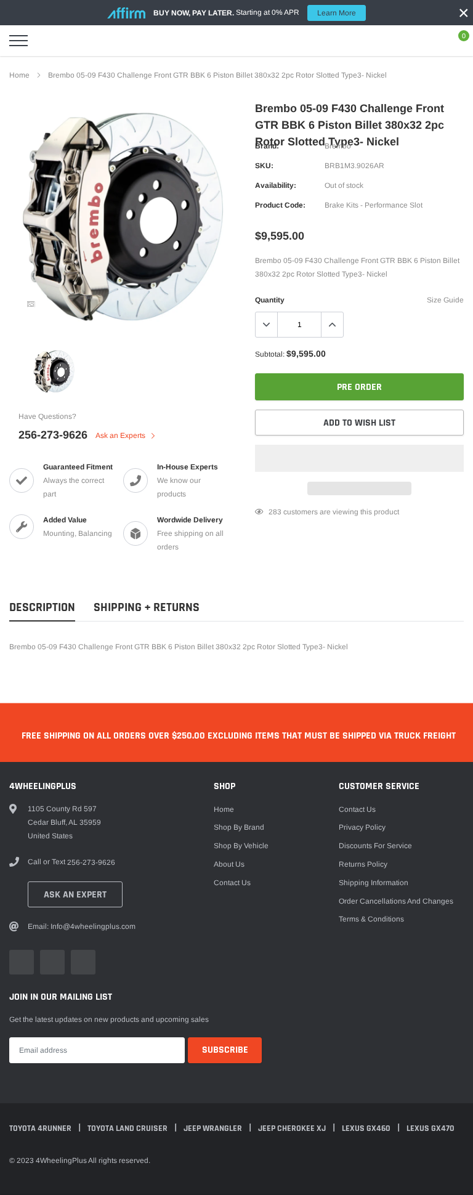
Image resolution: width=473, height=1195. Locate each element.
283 (275, 512)
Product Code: (280, 205)
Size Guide (445, 300)
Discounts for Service (375, 845)
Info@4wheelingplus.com (93, 926)
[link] (30, 304)
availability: (275, 185)
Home (19, 75)
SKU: (264, 165)
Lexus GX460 (367, 1128)
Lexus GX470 (430, 1128)
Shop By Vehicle (241, 845)
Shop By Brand (239, 827)
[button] (359, 458)
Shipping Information (373, 882)
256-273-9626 (52, 435)
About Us (229, 864)
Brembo (338, 146)
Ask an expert (75, 894)
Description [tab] (42, 607)
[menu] (18, 40)
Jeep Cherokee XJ (293, 1128)
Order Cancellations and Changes (396, 901)
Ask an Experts (121, 435)
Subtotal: (270, 354)
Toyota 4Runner (41, 1128)
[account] (427, 40)
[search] (49, 40)
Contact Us (232, 882)
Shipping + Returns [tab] (147, 607)
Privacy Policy (362, 827)
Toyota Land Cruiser (128, 1128)
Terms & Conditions (371, 919)
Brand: (267, 146)
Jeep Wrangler (214, 1128)
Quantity (270, 300)
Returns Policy (363, 864)
